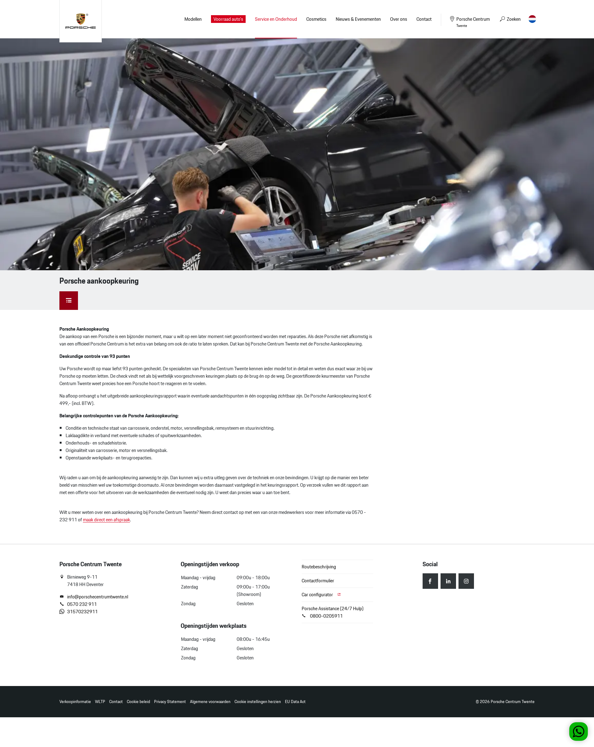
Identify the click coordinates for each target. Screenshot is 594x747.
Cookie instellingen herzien (258, 701)
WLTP (100, 701)
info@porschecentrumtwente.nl (97, 597)
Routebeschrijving (319, 567)
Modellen (193, 19)
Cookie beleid (138, 701)
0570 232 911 (82, 604)
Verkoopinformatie (75, 701)
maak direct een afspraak (106, 519)
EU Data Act (295, 701)
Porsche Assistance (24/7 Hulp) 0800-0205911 (333, 612)
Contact (116, 701)
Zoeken (513, 19)
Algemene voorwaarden (210, 701)
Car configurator (318, 594)
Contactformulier (318, 580)
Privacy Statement (170, 701)
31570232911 (82, 611)
